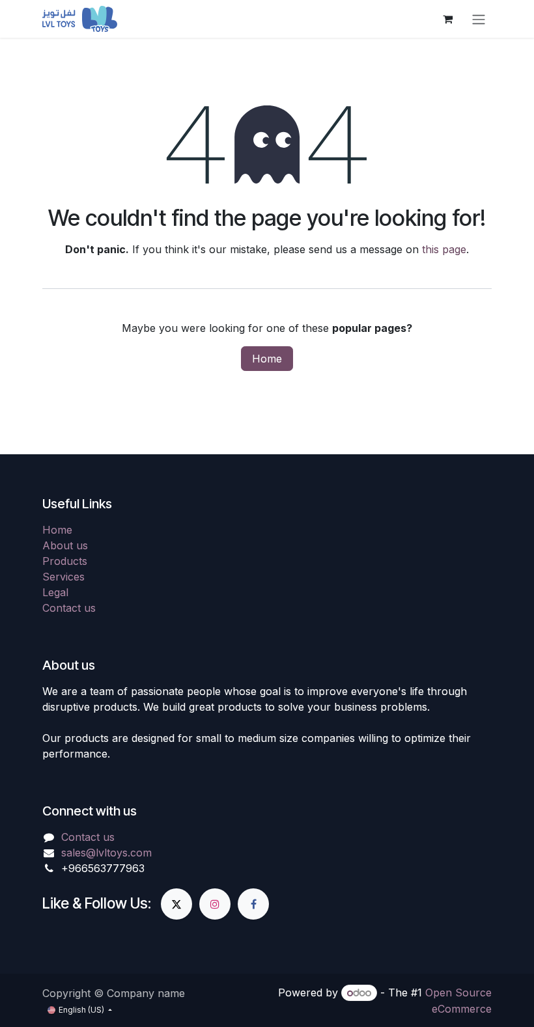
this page (444, 249)
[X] (176, 904)
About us (65, 545)
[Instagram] (215, 904)
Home (267, 358)
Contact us (69, 607)
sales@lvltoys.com (106, 852)
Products (64, 561)
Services (63, 576)
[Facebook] (253, 904)
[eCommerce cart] (447, 19)
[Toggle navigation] (479, 19)
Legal (55, 592)
